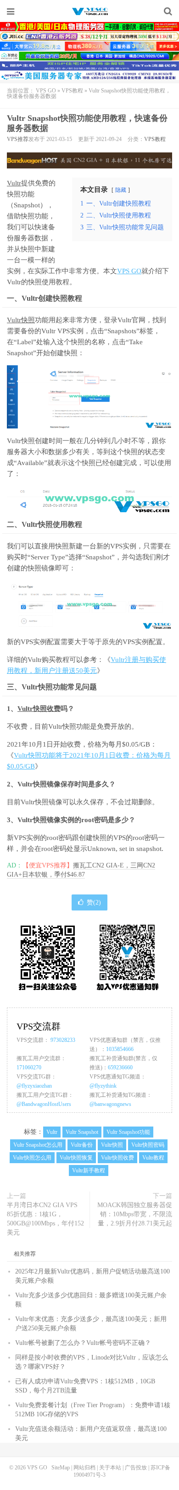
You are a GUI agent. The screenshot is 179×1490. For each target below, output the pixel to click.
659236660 (120, 1067)
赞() (94, 902)
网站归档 (84, 1467)
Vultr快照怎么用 (32, 1157)
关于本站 (110, 1467)
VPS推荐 (17, 139)
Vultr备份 (82, 1145)
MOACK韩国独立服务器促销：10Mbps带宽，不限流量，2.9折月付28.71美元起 (134, 1214)
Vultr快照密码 (147, 1145)
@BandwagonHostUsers (44, 1104)
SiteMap (60, 1467)
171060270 (29, 1067)
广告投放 (136, 1467)
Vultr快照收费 (39, 708)
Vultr (14, 183)
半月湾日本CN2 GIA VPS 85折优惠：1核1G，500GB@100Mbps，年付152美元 (45, 1219)
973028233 (62, 1040)
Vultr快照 (21, 320)
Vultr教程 (153, 1157)
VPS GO (89, 11)
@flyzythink (103, 1086)
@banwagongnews (110, 1104)
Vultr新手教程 (88, 1170)
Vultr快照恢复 (76, 1157)
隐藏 (120, 190)
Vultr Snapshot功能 (128, 1132)
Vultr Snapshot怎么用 (37, 1145)
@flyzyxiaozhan (34, 1086)
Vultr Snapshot (82, 1132)
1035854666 (120, 1049)
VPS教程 (72, 90)
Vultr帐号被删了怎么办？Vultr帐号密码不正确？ (83, 1342)
